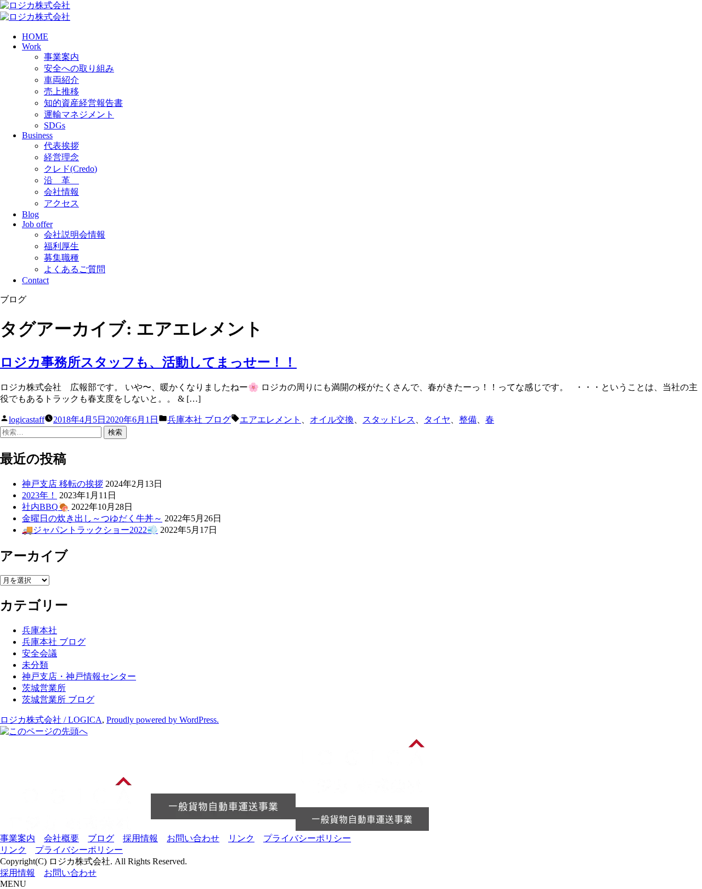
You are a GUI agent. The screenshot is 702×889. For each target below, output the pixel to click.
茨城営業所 (44, 688)
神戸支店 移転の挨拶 (62, 483)
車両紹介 (61, 80)
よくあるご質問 (74, 269)
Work (31, 46)
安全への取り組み (79, 68)
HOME (35, 36)
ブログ (101, 838)
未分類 (35, 664)
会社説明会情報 (74, 234)
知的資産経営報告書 (83, 103)
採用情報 (140, 838)
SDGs (54, 125)
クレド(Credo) (70, 168)
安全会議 (39, 653)
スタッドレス (389, 419)
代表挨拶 (61, 145)
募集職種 (61, 257)
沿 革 (61, 180)
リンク (241, 838)
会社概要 (61, 838)
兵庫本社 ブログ (199, 419)
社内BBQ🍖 (45, 506)
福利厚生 (61, 246)
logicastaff (26, 419)
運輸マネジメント (79, 114)
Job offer (37, 224)
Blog (30, 214)
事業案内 (61, 56)
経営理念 (61, 157)
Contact (35, 280)
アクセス (61, 203)
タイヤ (437, 419)
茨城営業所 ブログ (58, 699)
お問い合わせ (193, 838)
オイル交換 (332, 419)
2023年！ (39, 495)
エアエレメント (270, 419)
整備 (468, 419)
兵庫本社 (39, 630)
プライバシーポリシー (307, 838)
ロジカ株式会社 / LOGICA (51, 719)
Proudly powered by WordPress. (162, 719)
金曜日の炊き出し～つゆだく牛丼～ (92, 518)
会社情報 (61, 191)
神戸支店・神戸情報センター (79, 676)
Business (37, 135)
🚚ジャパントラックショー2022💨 (90, 529)
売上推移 (61, 91)
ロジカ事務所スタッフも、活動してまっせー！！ (148, 362)
